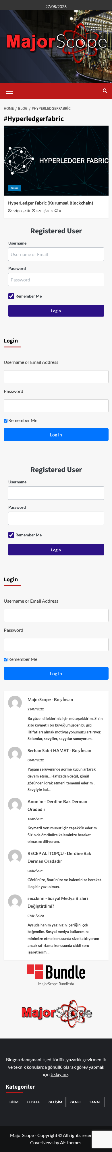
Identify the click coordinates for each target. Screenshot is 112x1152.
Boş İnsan (63, 699)
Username (17, 243)
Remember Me (29, 296)
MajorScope (39, 699)
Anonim (35, 801)
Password (17, 268)
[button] (9, 90)
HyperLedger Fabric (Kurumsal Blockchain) (50, 203)
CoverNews (41, 1142)
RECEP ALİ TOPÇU (46, 853)
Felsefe (33, 1102)
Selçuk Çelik (21, 211)
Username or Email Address (31, 362)
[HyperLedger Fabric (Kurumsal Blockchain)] (56, 161)
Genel (75, 1102)
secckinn (36, 898)
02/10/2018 (44, 211)
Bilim (14, 188)
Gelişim (55, 1102)
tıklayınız (59, 1074)
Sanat (95, 1102)
